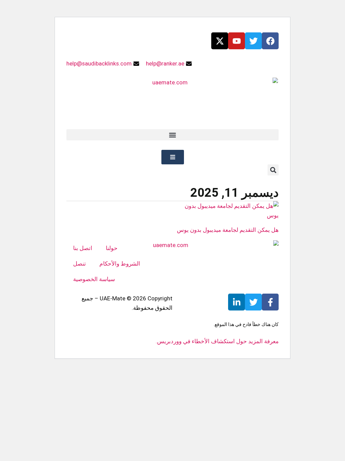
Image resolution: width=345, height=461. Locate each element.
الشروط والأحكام (119, 263)
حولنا (112, 248)
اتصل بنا (82, 248)
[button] (172, 134)
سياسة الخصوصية (94, 279)
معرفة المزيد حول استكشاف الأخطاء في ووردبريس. (217, 341)
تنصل (79, 263)
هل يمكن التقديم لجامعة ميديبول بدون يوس (228, 229)
